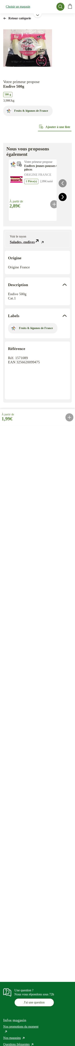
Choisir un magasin (18, 6)
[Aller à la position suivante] (62, 197)
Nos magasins (14, 1038)
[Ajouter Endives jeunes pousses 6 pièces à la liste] (19, 164)
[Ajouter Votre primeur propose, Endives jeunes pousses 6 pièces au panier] (54, 204)
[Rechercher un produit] (60, 7)
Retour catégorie (19, 18)
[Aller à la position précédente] (62, 183)
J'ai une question (34, 1002)
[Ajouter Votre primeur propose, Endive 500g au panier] (69, 417)
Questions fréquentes (18, 1044)
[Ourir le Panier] (70, 6)
